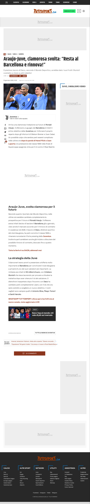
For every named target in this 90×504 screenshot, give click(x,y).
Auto (37, 472)
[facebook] (5, 125)
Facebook (36, 492)
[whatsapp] (5, 128)
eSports (22, 485)
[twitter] (5, 132)
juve (20, 76)
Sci (21, 472)
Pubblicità (83, 472)
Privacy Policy (69, 485)
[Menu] (6, 2)
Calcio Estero (7, 483)
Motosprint (39, 478)
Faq (66, 476)
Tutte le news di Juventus (45, 333)
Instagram (43, 492)
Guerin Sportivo (40, 481)
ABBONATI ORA (69, 11)
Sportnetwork (40, 483)
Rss (51, 472)
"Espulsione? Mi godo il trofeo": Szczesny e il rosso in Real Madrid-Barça (34, 344)
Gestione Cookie (69, 483)
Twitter (49, 492)
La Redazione (68, 474)
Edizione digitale (54, 478)
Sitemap (52, 483)
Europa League (8, 481)
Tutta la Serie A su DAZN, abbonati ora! (25, 250)
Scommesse (66, 2)
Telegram (54, 492)
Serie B (6, 476)
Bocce (21, 483)
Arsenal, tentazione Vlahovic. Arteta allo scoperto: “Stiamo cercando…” (33, 341)
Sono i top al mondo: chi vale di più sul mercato (42, 314)
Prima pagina (54, 476)
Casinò (75, 2)
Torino (50, 2)
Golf (21, 481)
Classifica (16, 2)
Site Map (82, 476)
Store (51, 481)
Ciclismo (22, 476)
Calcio (9, 54)
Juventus (42, 2)
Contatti (67, 472)
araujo (24, 76)
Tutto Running (24, 478)
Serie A (34, 2)
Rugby (21, 474)
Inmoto (38, 476)
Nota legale (68, 478)
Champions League (9, 478)
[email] (5, 135)
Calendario (25, 2)
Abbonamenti (54, 474)
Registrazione (84, 474)
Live (5, 472)
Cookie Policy (69, 481)
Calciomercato (14, 76)
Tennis (58, 2)
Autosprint (39, 474)
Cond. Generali (69, 487)
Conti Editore (39, 485)
